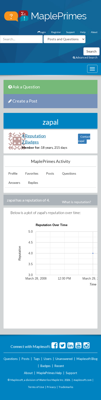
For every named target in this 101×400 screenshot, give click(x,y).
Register (56, 32)
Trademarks (65, 386)
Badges (45, 366)
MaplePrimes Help (49, 373)
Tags (36, 359)
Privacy (51, 386)
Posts (50, 173)
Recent (59, 366)
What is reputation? (76, 202)
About (94, 32)
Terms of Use (36, 386)
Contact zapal (84, 139)
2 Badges (30, 141)
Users (47, 359)
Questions (69, 173)
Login (43, 32)
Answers (14, 183)
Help (82, 32)
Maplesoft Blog (87, 359)
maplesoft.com (83, 379)
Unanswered (64, 359)
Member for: (31, 147)
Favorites (31, 173)
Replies (33, 183)
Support (70, 32)
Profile (12, 173)
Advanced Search (86, 57)
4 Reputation (34, 135)
